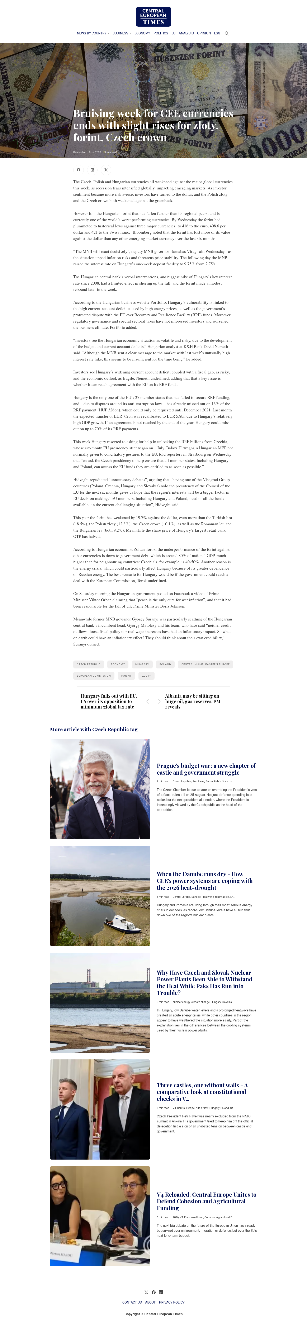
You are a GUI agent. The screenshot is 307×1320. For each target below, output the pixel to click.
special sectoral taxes (137, 321)
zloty (146, 675)
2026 (176, 1217)
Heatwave (208, 896)
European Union (193, 1217)
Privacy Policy (172, 1302)
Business (120, 33)
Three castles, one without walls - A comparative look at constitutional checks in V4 (202, 1091)
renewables (222, 896)
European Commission (94, 675)
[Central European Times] (153, 17)
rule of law (202, 1107)
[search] (226, 33)
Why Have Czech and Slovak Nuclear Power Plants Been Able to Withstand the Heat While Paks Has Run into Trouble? (204, 983)
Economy (142, 33)
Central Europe (181, 896)
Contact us (132, 1302)
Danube (196, 896)
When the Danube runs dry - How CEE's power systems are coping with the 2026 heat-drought (205, 880)
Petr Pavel (198, 781)
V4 (174, 1107)
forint (126, 675)
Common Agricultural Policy (220, 1217)
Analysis (186, 33)
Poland (165, 664)
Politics (161, 33)
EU (173, 33)
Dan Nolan (79, 152)
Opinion (204, 33)
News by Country (91, 33)
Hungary (142, 664)
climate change (200, 1002)
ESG (217, 33)
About (150, 1302)
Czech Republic (88, 664)
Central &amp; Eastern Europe (205, 664)
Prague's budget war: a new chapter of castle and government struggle (206, 769)
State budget (230, 781)
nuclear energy (181, 1002)
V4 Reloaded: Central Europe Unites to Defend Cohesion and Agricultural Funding (206, 1201)
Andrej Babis (213, 781)
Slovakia (227, 1002)
